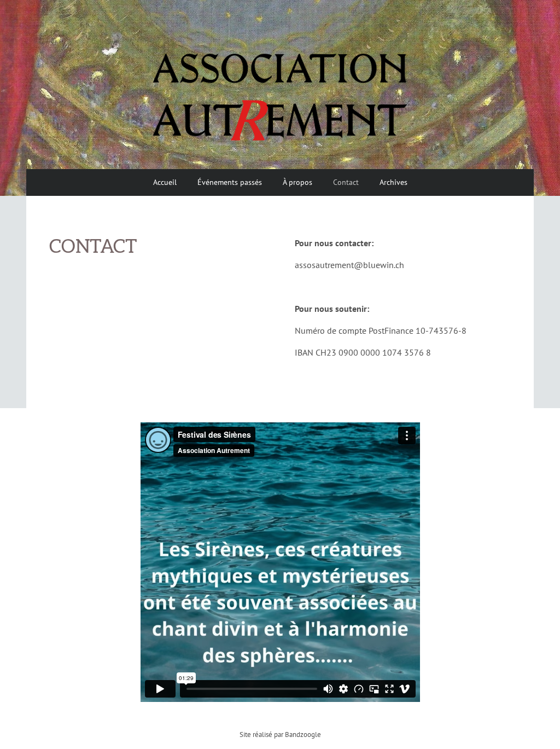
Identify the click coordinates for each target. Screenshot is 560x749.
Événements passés (229, 182)
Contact (346, 182)
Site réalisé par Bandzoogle (280, 734)
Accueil (165, 182)
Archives (393, 182)
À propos (297, 182)
